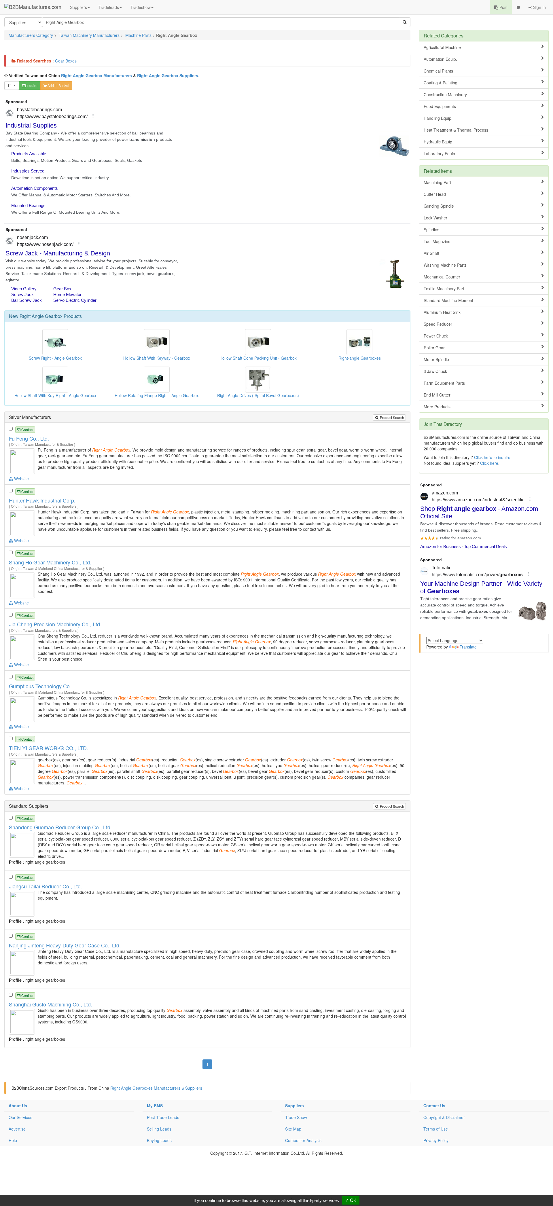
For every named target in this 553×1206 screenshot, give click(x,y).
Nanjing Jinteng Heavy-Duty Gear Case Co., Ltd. (65, 945)
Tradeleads (109, 7)
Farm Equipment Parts (444, 383)
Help (13, 1140)
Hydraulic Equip (438, 142)
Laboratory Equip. (440, 153)
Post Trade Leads (163, 1117)
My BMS (155, 1105)
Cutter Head (435, 194)
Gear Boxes (66, 61)
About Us (18, 1105)
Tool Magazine (437, 241)
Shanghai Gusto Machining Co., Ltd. (50, 1004)
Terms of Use (435, 1129)
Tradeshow (140, 7)
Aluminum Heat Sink (442, 312)
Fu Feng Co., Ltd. (29, 438)
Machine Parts (138, 35)
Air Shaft (431, 253)
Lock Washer (435, 218)
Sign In (539, 7)
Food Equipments (440, 106)
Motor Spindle (436, 359)
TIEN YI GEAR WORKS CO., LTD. (48, 748)
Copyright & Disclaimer (444, 1117)
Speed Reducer (438, 324)
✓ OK (351, 1200)
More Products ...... (441, 406)
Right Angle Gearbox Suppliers (167, 75)
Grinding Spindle (439, 206)
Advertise (17, 1129)
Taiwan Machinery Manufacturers (89, 35)
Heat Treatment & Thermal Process (456, 130)
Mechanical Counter (442, 277)
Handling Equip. (438, 118)
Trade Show (296, 1117)
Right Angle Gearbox (41, 316)
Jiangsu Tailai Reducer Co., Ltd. (45, 886)
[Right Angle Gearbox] (22, 461)
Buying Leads (159, 1140)
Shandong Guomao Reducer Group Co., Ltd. (60, 827)
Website (21, 478)
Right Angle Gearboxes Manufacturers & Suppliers (156, 1088)
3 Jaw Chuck (435, 371)
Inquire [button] (31, 85)
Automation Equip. (440, 59)
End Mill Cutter (437, 395)
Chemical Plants (438, 71)
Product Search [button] (391, 417)
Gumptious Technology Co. (40, 686)
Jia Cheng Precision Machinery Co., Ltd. (55, 624)
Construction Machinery (445, 94)
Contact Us (434, 1105)
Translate (468, 647)
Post (502, 7)
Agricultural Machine (442, 47)
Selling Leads (159, 1129)
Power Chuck (436, 336)
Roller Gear (434, 347)
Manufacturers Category (31, 35)
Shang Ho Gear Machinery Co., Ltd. (50, 562)
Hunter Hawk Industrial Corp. (42, 500)
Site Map (293, 1129)
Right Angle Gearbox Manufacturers (96, 75)
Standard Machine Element (448, 300)
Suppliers (78, 7)
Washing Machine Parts (445, 265)
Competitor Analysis (303, 1140)
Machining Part (437, 182)
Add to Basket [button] (58, 85)
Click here (489, 463)
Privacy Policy (435, 1140)
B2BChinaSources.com (33, 1088)
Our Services (20, 1117)
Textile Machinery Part (444, 288)
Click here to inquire (492, 457)
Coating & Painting (440, 83)
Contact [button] (26, 429)
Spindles (431, 229)
